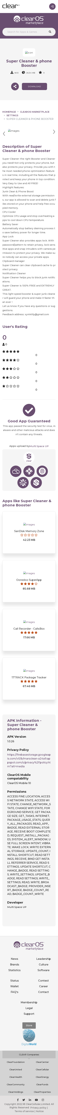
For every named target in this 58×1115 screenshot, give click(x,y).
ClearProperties (42, 1092)
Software (43, 970)
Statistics (14, 970)
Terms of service (24, 1111)
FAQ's (14, 992)
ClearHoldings (15, 1092)
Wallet (14, 986)
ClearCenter (42, 1062)
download (34, 86)
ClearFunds (42, 1084)
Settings (12, 115)
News (14, 958)
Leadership (43, 958)
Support (29, 1013)
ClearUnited (15, 1069)
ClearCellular (42, 1069)
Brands (14, 964)
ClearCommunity (15, 1084)
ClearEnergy (42, 1077)
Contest (43, 980)
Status (14, 980)
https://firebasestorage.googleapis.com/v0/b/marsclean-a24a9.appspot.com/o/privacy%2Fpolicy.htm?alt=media (29, 760)
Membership (29, 1002)
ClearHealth (15, 1077)
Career (43, 986)
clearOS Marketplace (34, 111)
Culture (43, 964)
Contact (43, 992)
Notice (40, 1111)
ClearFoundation (16, 1062)
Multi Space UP (39, 446)
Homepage (9, 111)
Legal (29, 1008)
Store (29, 1025)
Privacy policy (38, 1107)
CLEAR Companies (29, 1054)
